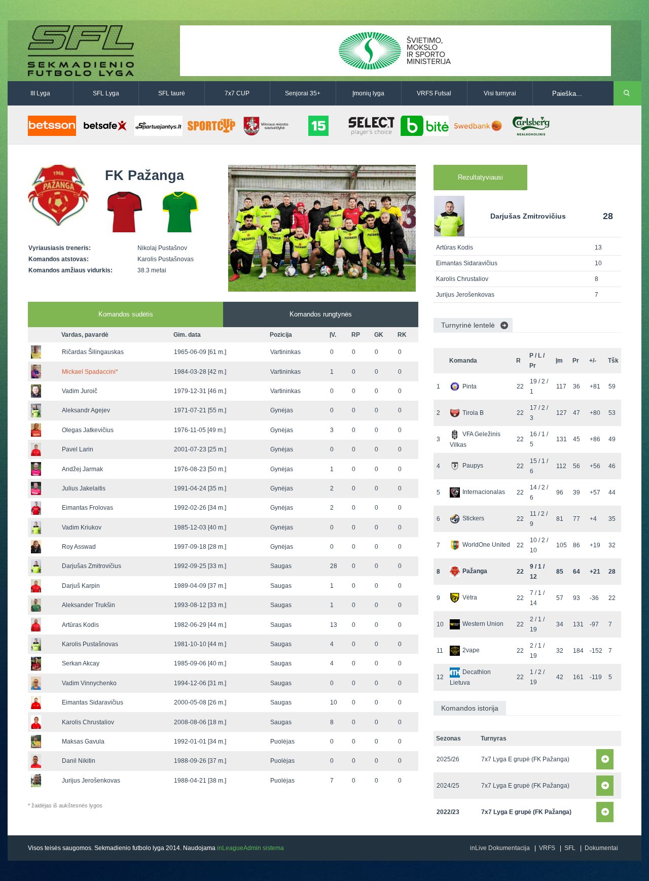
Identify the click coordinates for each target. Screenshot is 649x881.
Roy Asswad (79, 546)
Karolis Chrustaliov (88, 722)
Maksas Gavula (83, 741)
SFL (569, 848)
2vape (471, 650)
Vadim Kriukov (81, 527)
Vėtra (469, 597)
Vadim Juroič (79, 391)
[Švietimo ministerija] (395, 50)
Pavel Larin (77, 449)
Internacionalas (483, 492)
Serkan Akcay (80, 663)
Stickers (473, 518)
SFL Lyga (106, 93)
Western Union (482, 623)
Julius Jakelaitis (83, 488)
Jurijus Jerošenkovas (91, 780)
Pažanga (474, 571)
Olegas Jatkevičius (88, 430)
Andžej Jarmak (82, 469)
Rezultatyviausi (480, 177)
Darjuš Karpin (81, 585)
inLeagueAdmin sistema (250, 848)
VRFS (547, 848)
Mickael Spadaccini (90, 371)
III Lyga (40, 93)
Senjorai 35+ (302, 93)
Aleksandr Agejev (86, 410)
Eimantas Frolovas (87, 507)
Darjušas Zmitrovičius (91, 566)
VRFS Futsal (434, 93)
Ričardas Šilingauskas (93, 352)
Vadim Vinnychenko (89, 683)
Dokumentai (601, 848)
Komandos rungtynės (321, 314)
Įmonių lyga (368, 93)
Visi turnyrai (500, 93)
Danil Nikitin (78, 760)
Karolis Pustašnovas (90, 644)
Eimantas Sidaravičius (92, 702)
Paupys (472, 465)
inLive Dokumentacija (500, 848)
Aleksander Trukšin (88, 605)
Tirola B (473, 412)
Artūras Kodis (80, 624)
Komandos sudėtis (125, 314)
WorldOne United (486, 544)
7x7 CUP (237, 93)
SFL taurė (171, 93)
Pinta (469, 386)
